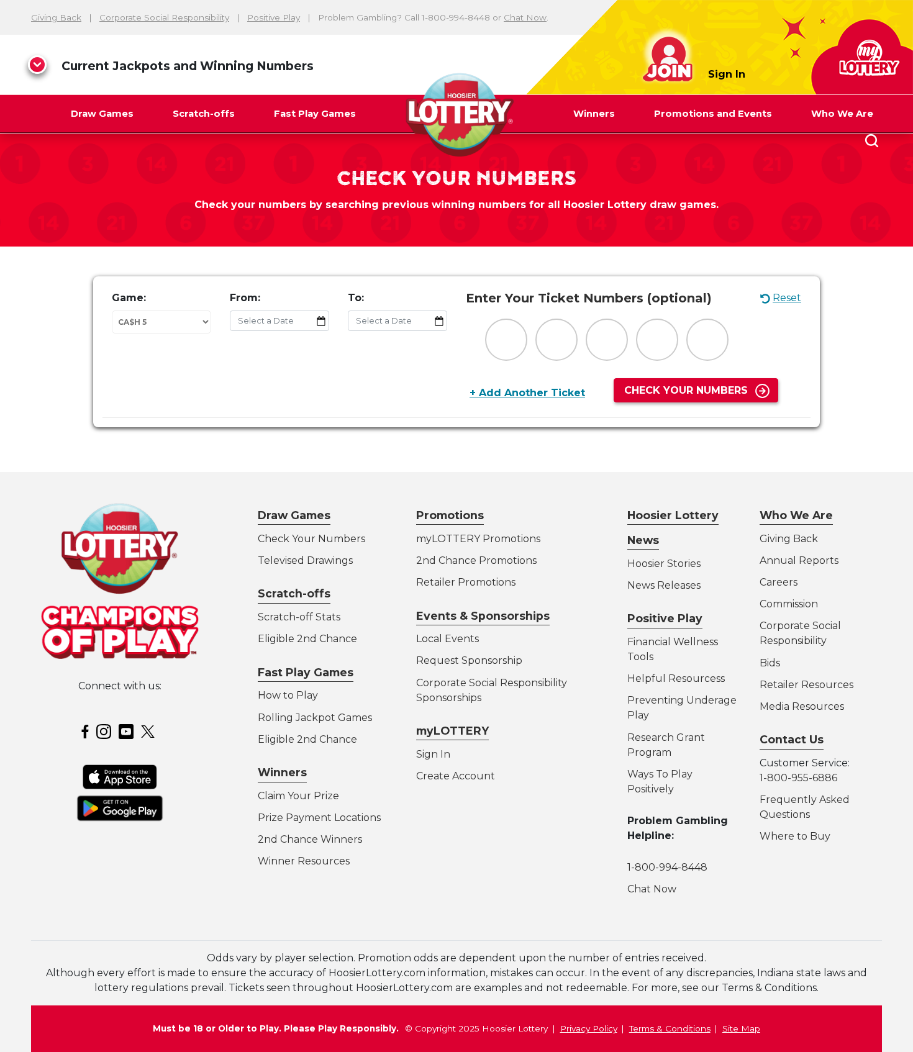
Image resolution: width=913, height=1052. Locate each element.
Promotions (450, 515)
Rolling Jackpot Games (315, 717)
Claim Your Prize (298, 796)
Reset (787, 298)
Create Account (455, 776)
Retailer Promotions (466, 582)
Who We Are (842, 113)
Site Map (741, 1028)
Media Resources (802, 706)
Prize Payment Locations (319, 817)
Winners (594, 113)
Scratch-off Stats (299, 617)
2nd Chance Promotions (476, 560)
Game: (129, 298)
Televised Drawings (305, 560)
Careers (778, 582)
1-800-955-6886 (798, 778)
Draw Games (102, 113)
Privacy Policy (588, 1028)
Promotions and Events (713, 113)
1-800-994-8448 (667, 867)
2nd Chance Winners (310, 839)
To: (356, 298)
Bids (770, 663)
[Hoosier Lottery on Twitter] (149, 731)
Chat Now (525, 17)
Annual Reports (799, 560)
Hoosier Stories (664, 563)
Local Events (447, 639)
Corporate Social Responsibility (164, 17)
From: (245, 298)
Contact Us (792, 739)
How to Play (288, 695)
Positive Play (273, 17)
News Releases (664, 585)
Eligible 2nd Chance (307, 639)
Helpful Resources (673, 678)
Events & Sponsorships (483, 615)
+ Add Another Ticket (527, 393)
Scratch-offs (204, 113)
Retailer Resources (806, 685)
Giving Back (56, 17)
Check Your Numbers (686, 390)
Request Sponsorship (469, 660)
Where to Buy (795, 836)
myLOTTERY (452, 730)
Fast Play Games (315, 113)
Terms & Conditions (670, 1028)
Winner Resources (304, 861)
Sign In (726, 74)
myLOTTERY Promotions (478, 539)
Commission (789, 604)
